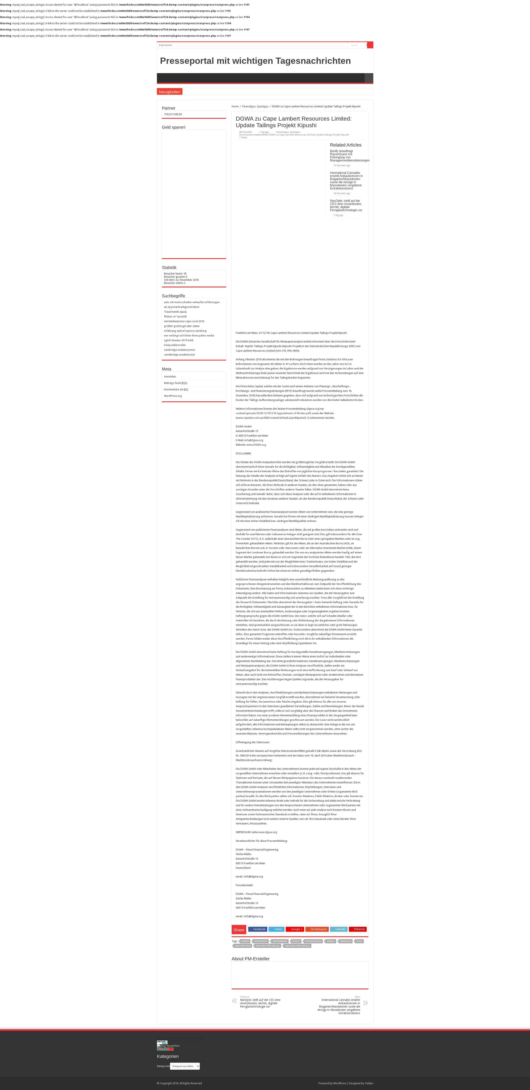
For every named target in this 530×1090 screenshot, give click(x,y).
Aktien (245, 941)
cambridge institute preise (179, 349)
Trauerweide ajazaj (175, 311)
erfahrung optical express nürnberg (185, 330)
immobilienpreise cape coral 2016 (184, 321)
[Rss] (345, 45)
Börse (296, 941)
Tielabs (369, 1083)
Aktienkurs (260, 941)
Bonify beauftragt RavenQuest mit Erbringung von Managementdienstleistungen (350, 155)
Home (235, 106)
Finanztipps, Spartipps (255, 106)
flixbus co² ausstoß (175, 316)
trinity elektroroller (175, 345)
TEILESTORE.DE (173, 114)
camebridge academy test (179, 354)
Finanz (331, 941)
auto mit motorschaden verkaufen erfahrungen (192, 302)
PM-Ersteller (245, 132)
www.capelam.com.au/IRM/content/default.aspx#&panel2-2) (273, 417)
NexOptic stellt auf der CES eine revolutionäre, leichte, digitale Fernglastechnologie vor (346, 205)
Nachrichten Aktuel (268, 946)
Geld (359, 941)
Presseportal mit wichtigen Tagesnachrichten (255, 61)
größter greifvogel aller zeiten (182, 326)
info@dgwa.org (253, 440)
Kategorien (163, 1066)
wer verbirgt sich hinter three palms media (189, 335)
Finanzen (345, 941)
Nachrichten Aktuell (297, 946)
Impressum (165, 45)
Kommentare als (176, 389)
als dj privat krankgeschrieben (181, 306)
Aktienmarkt (280, 941)
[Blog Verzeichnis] (168, 1045)
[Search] (370, 45)
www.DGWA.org (256, 444)
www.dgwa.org (267, 832)
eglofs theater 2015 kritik (178, 340)
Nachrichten (243, 946)
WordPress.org (173, 395)
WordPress (339, 1083)
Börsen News (313, 941)
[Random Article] (369, 78)
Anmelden (170, 376)
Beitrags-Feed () (175, 383)
